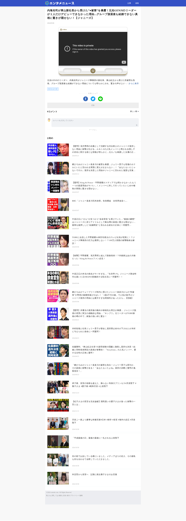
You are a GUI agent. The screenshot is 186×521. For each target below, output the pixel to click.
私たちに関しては (52, 495)
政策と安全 (62, 495)
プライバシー (74, 495)
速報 (137, 3)
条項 (68, 495)
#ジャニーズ (52, 89)
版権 (81, 495)
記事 (129, 3)
